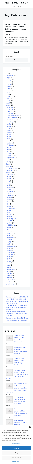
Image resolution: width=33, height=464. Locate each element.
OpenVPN (10, 254)
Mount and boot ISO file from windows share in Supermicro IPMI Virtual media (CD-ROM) (16, 388)
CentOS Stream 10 (13, 115)
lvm (8, 141)
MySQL (9, 242)
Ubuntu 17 (10, 155)
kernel (9, 139)
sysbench (10, 273)
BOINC (9, 189)
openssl (9, 250)
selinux (9, 147)
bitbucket (10, 187)
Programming (10, 157)
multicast (9, 143)
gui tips (9, 136)
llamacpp (10, 75)
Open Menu (17, 6)
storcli (9, 271)
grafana (9, 216)
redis (8, 263)
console (9, 126)
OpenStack (10, 252)
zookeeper (10, 282)
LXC (8, 231)
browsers (10, 191)
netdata (10, 240)
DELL (8, 90)
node (8, 82)
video (8, 99)
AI (6, 73)
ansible (9, 176)
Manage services (16, 443)
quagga (9, 261)
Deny (16, 453)
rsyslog (9, 267)
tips (8, 151)
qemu (8, 258)
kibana (9, 227)
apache (9, 179)
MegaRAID (10, 96)
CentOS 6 (10, 109)
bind (8, 185)
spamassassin (11, 269)
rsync (8, 265)
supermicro (10, 170)
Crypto (8, 77)
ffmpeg (9, 210)
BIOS (8, 88)
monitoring (10, 237)
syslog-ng (10, 275)
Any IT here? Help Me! (16, 2)
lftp (8, 229)
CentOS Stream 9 (12, 117)
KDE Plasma (11, 225)
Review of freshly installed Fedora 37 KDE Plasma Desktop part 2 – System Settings (17, 374)
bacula (9, 183)
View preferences (17, 457)
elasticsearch (11, 208)
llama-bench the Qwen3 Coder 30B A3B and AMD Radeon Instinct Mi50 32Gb (17, 314)
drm (8, 204)
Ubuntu (9, 153)
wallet (9, 84)
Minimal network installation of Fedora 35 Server (20, 422)
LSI (8, 94)
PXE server (10, 145)
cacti (8, 193)
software (8, 172)
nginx (8, 248)
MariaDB (9, 233)
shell (8, 149)
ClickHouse (10, 195)
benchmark (10, 107)
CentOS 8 (10, 113)
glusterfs (9, 214)
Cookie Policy (15, 461)
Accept (17, 448)
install (8, 103)
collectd (9, 200)
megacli (9, 235)
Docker (9, 202)
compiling (10, 122)
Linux (8, 105)
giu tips (9, 134)
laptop (9, 92)
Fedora (9, 130)
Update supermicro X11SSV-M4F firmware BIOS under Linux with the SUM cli (16, 307)
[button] (30, 427)
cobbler (7, 34)
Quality (8, 164)
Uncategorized (10, 284)
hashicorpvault (11, 219)
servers (8, 166)
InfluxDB (9, 221)
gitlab (8, 212)
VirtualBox (10, 280)
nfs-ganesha (11, 246)
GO (8, 160)
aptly (8, 181)
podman (9, 256)
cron (8, 128)
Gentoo (9, 132)
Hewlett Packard (12, 168)
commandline (11, 120)
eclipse (9, 206)
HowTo (8, 101)
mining (9, 80)
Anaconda (10, 174)
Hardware (9, 86)
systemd (9, 277)
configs (9, 124)
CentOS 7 (10, 111)
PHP (8, 162)
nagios (9, 244)
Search (16, 60)
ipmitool (9, 223)
